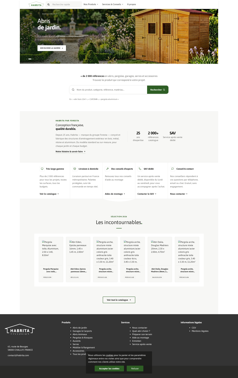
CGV (194, 327)
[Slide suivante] (43, 59)
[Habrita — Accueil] (36, 4)
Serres (76, 344)
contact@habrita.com (18, 355)
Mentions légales (200, 331)
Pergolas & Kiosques (83, 337)
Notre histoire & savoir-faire (69, 151)
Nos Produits (90, 4)
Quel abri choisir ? (141, 331)
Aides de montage (114, 194)
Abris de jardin (80, 327)
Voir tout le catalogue (117, 300)
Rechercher (156, 89)
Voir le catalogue (48, 194)
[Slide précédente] (37, 59)
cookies (109, 355)
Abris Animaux (80, 334)
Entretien (136, 341)
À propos (131, 4)
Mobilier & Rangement (84, 347)
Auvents (77, 341)
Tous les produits (81, 354)
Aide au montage (140, 337)
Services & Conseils (111, 4)
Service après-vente (142, 344)
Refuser (135, 368)
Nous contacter (177, 194)
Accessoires (78, 351)
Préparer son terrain (142, 334)
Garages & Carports (82, 331)
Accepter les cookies (109, 368)
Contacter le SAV (145, 194)
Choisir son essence (50, 45)
